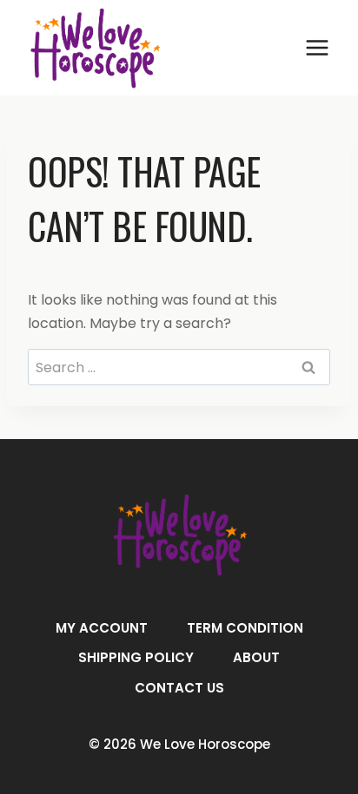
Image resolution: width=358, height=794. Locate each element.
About (256, 657)
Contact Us (179, 688)
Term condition (245, 628)
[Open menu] (316, 47)
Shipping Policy (136, 657)
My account (102, 628)
